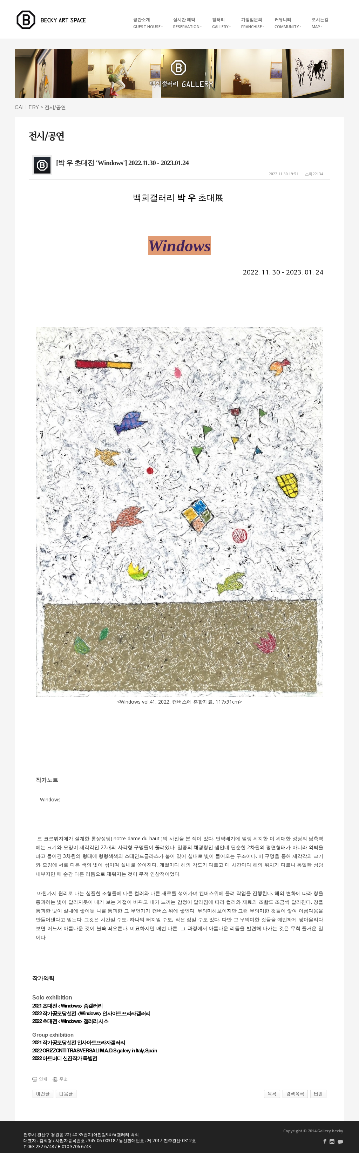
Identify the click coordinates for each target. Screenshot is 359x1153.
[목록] (272, 1094)
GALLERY (220, 22)
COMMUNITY (287, 22)
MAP (320, 22)
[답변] (318, 1094)
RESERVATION (186, 22)
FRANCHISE (251, 22)
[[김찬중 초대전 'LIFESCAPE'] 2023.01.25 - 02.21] (43, 1094)
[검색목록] (295, 1094)
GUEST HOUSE (147, 22)
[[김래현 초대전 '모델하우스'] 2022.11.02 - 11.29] (66, 1094)
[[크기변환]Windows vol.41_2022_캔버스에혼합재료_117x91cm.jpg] (179, 512)
